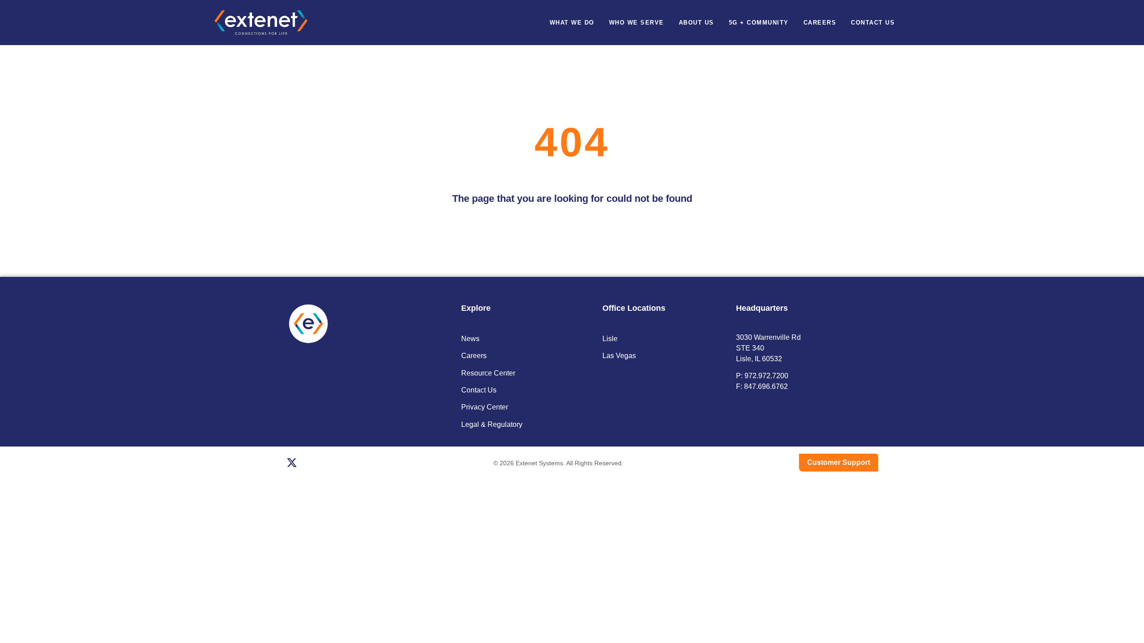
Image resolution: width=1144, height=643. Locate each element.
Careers (820, 22)
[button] (922, 22)
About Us (696, 22)
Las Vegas (619, 355)
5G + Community (759, 22)
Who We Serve (636, 22)
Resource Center (488, 373)
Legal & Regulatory (491, 424)
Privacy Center (484, 407)
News (470, 338)
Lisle (610, 338)
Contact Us (873, 22)
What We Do (572, 22)
